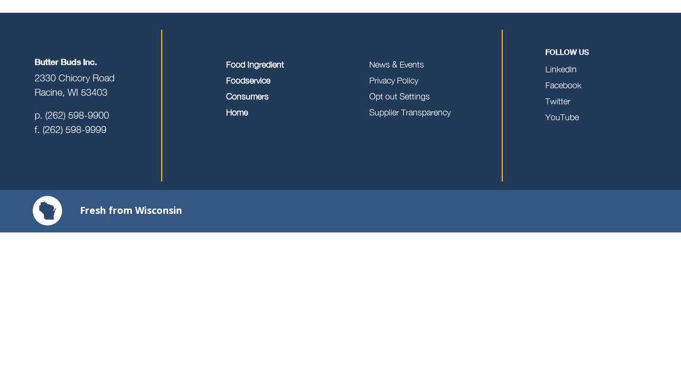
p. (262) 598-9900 (72, 115)
